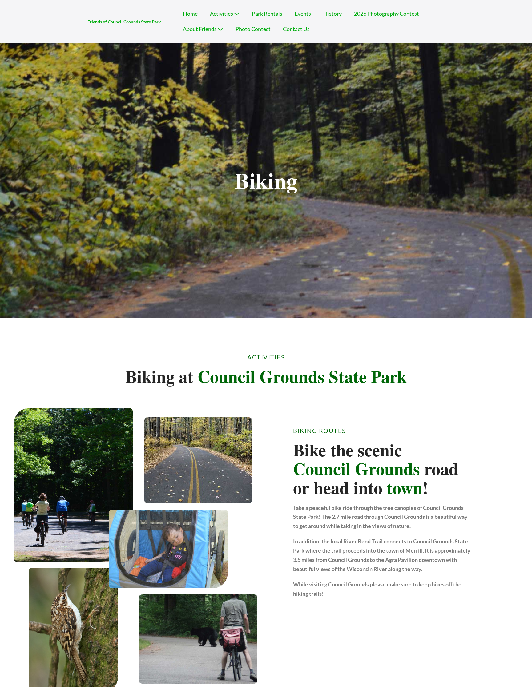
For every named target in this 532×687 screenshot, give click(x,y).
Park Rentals (267, 13)
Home (190, 13)
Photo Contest (253, 29)
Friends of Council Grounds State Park (124, 21)
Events (303, 13)
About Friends (200, 29)
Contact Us (296, 29)
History (332, 13)
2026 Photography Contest (386, 13)
